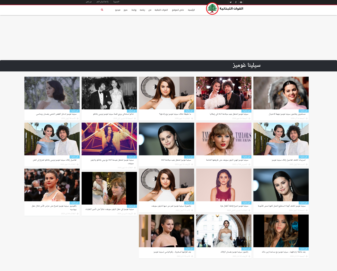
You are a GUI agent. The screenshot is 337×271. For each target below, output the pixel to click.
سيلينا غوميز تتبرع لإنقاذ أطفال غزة (234, 206)
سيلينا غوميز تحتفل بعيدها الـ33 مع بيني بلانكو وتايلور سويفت (112, 161)
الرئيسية (191, 10)
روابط (134, 10)
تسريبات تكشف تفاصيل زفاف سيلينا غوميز (289, 160)
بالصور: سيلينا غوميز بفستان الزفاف (234, 252)
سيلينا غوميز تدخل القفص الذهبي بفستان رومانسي (56, 114)
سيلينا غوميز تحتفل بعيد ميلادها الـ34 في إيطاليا (229, 114)
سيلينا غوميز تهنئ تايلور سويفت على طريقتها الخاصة (227, 160)
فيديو (117, 10)
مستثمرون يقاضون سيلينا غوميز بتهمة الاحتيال (287, 114)
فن (149, 10)
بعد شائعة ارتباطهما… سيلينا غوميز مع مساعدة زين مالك (284, 252)
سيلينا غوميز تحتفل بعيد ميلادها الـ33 (176, 160)
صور (125, 10)
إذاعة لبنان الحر (102, 1)
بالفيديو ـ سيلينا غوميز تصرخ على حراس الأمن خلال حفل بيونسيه (54, 207)
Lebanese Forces (225, 8)
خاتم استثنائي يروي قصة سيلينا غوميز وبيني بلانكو (113, 114)
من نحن (89, 1)
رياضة (142, 10)
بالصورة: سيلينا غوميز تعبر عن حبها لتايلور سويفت (171, 206)
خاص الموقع (178, 10)
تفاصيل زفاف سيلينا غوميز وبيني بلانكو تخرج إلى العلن (54, 160)
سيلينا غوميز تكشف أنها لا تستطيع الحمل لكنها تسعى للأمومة (282, 206)
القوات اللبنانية (161, 10)
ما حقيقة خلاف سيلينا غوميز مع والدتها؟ (175, 114)
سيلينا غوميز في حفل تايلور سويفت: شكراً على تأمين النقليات (109, 209)
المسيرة (116, 1)
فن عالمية (304, 111)
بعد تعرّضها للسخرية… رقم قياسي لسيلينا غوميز (172, 252)
